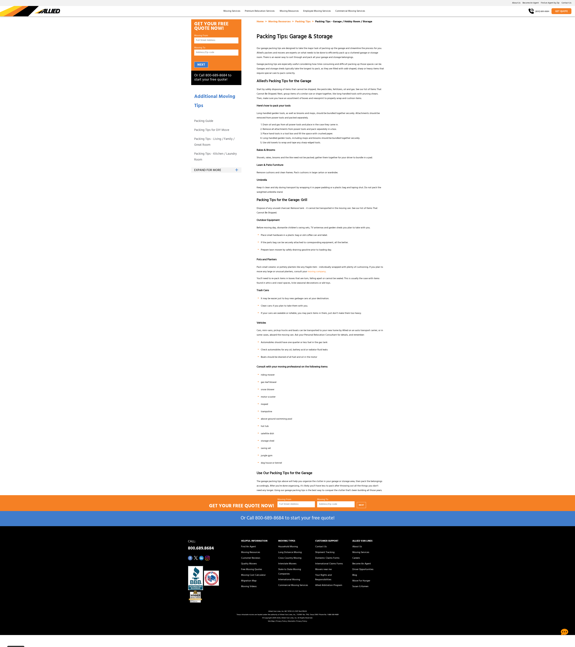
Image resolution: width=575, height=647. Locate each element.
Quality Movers (249, 564)
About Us (516, 3)
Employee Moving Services (317, 11)
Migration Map (249, 581)
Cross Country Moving (289, 558)
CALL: (201, 546)
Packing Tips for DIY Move (211, 130)
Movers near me (323, 569)
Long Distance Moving (290, 552)
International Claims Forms (329, 564)
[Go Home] (30, 11)
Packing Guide (203, 121)
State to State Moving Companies (289, 571)
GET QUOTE (561, 11)
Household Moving (288, 547)
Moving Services (231, 11)
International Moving (289, 580)
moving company (317, 272)
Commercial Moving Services (350, 11)
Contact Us (566, 3)
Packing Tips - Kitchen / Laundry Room (215, 157)
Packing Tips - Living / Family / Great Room (214, 142)
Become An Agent (531, 3)
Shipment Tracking (325, 552)
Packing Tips (303, 21)
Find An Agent (248, 547)
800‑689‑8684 (216, 76)
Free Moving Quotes (251, 569)
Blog (354, 575)
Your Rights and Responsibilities (323, 577)
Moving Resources (289, 11)
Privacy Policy (281, 621)
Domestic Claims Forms (327, 558)
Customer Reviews (250, 558)
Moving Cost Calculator (253, 575)
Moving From (201, 35)
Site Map (271, 621)
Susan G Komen (360, 586)
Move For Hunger (361, 581)
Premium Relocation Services (260, 11)
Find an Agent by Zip (550, 3)
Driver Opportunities (362, 569)
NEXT (201, 65)
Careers (356, 558)
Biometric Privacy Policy (297, 621)
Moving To (199, 48)
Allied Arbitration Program (328, 585)
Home (260, 21)
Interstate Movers (287, 564)
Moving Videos (249, 586)
